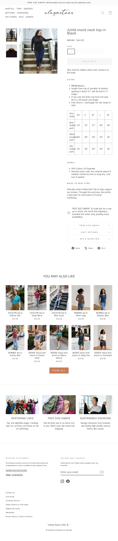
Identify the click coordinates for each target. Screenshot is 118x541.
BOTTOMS (10, 13)
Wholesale (10, 512)
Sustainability (17, 474)
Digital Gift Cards (13, 508)
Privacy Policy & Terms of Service (19, 516)
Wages (8, 474)
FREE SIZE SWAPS (90, 225)
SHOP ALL (9, 8)
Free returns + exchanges (83, 102)
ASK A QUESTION (89, 239)
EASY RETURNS (89, 232)
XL (99, 51)
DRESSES (28, 8)
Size (69, 46)
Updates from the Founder (16, 470)
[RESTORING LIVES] (22, 404)
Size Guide (10, 497)
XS (71, 51)
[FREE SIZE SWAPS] (59, 404)
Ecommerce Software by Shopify (59, 530)
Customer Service (13, 500)
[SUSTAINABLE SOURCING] (95, 404)
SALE (21, 17)
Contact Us (10, 493)
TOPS (19, 8)
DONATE (30, 17)
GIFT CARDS (11, 17)
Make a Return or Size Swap (17, 504)
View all (58, 370)
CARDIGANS (22, 13)
